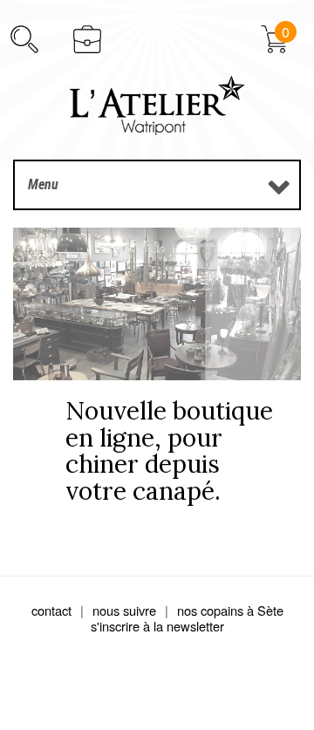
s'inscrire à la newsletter (157, 626)
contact (51, 610)
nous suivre (124, 610)
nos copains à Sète (230, 610)
